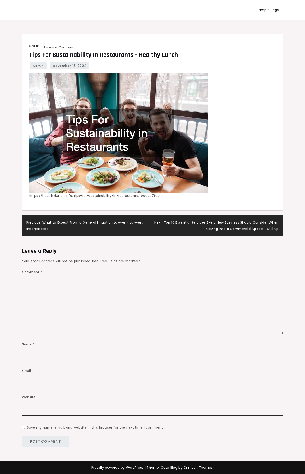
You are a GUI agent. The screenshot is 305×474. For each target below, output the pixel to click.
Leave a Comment (60, 47)
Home (34, 46)
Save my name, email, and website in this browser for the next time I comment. (95, 427)
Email (28, 370)
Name (28, 344)
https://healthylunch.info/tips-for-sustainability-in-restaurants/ (84, 195)
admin (38, 65)
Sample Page (268, 10)
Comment (32, 272)
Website (29, 397)
